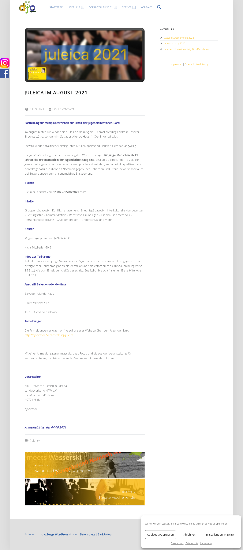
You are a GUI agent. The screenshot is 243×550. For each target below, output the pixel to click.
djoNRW (36, 440)
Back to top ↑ (106, 534)
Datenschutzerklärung (196, 64)
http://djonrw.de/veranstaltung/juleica (49, 335)
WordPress (61, 534)
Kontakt (146, 7)
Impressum (206, 543)
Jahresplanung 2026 (174, 43)
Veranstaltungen (101, 7)
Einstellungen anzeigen (220, 534)
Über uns (74, 7)
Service (126, 7)
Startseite (56, 7)
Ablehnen (190, 534)
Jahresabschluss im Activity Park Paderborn (186, 49)
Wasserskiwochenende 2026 (179, 37)
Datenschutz (177, 543)
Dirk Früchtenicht (63, 109)
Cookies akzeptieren (160, 534)
